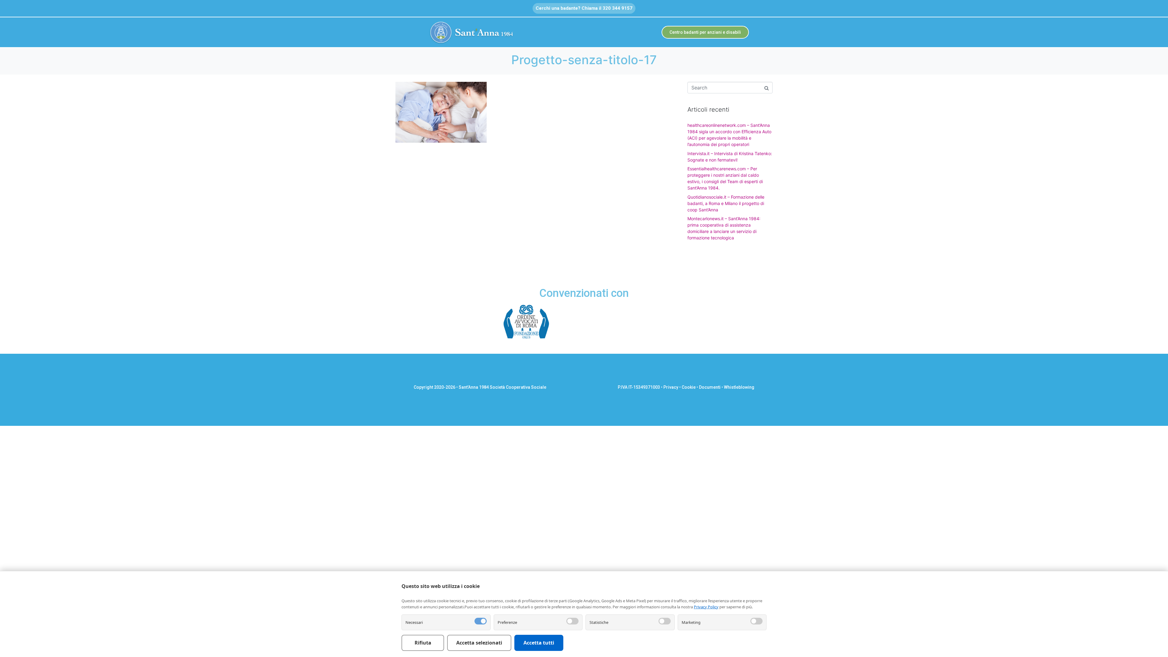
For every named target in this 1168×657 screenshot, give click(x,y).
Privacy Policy (706, 607)
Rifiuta (423, 642)
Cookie (689, 387)
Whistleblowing (739, 387)
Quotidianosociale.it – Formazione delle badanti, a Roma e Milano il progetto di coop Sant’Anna (725, 203)
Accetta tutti (538, 642)
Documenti (710, 387)
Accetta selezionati (479, 642)
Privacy (670, 387)
